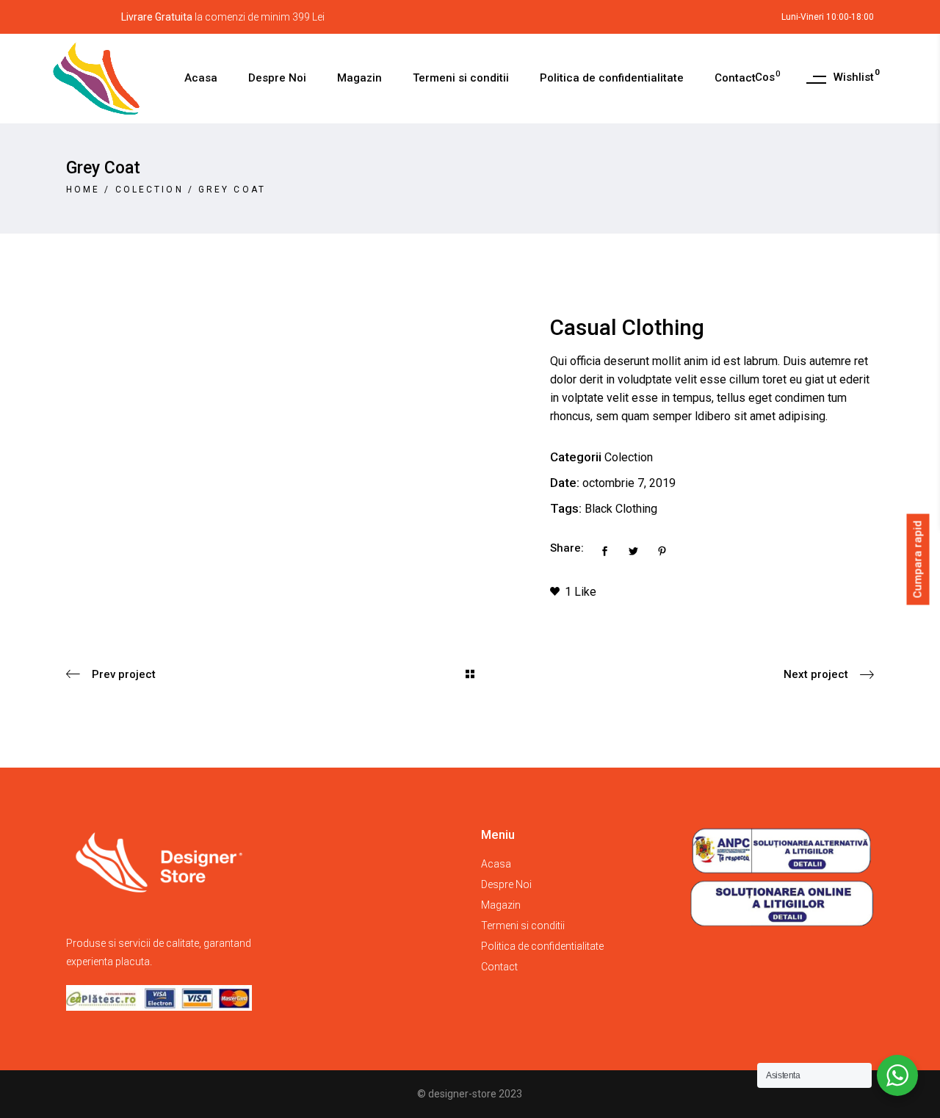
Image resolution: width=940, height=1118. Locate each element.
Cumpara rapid (918, 559)
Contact (499, 967)
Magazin (501, 905)
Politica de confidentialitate (542, 946)
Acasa (496, 864)
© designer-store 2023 (469, 1094)
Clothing (636, 509)
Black (598, 509)
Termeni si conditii (523, 925)
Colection (149, 189)
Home (83, 189)
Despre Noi (506, 884)
